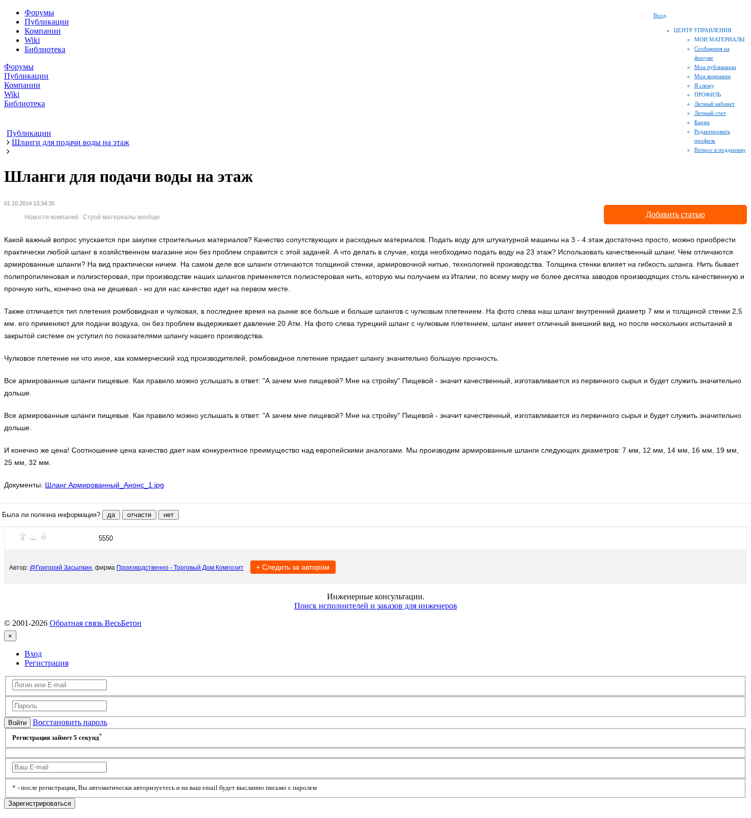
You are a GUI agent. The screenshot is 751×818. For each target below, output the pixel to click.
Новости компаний (52, 217)
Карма (702, 122)
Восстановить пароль (70, 722)
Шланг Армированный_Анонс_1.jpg (104, 485)
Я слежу (704, 85)
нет (168, 515)
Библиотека (45, 49)
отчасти (139, 515)
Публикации (47, 21)
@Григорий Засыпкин (61, 567)
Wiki (32, 40)
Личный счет (710, 113)
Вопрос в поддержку (720, 150)
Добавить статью (675, 214)
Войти (17, 723)
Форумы (39, 12)
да (111, 515)
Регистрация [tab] (46, 663)
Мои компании (712, 76)
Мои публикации (715, 67)
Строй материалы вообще (121, 217)
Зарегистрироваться (39, 803)
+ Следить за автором (293, 567)
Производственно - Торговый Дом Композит (180, 567)
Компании (43, 31)
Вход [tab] (33, 653)
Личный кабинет (714, 104)
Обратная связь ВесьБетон (96, 623)
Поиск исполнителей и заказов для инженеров (375, 605)
